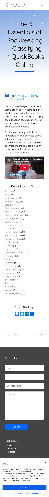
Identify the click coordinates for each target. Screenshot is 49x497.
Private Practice (12, 269)
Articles (8, 191)
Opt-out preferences (16, 493)
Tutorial (26, 99)
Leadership (10, 242)
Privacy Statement (32, 493)
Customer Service (13, 225)
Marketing (9, 249)
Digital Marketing (13, 232)
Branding (9, 205)
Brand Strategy (12, 201)
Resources (12, 448)
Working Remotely (13, 293)
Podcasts (9, 262)
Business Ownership (14, 215)
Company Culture (13, 218)
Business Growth (12, 211)
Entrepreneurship (13, 235)
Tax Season (10, 279)
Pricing (10, 445)
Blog (7, 194)
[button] (45, 462)
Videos (20, 96)
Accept (24, 487)
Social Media (11, 276)
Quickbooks (16, 99)
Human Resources (13, 239)
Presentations (11, 266)
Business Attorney (13, 208)
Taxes (7, 283)
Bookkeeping (31, 96)
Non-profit (10, 256)
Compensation (11, 222)
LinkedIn (9, 245)
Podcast (11, 452)
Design (8, 228)
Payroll (8, 259)
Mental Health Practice (15, 252)
